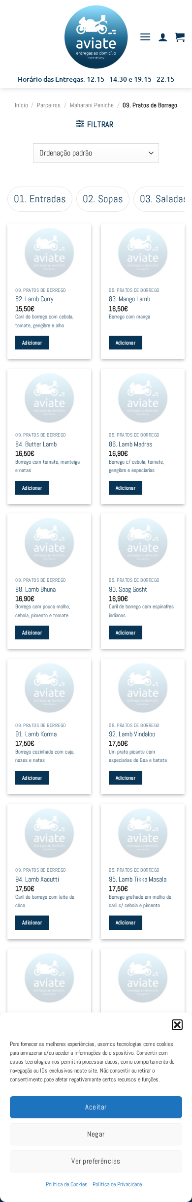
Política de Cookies (67, 1184)
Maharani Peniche (92, 105)
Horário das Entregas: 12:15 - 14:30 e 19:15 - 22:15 (96, 79)
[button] (177, 1025)
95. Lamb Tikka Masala (137, 879)
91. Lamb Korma (36, 734)
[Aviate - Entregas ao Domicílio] (96, 36)
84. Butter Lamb (36, 444)
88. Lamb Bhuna (35, 589)
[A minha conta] (163, 37)
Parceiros (49, 105)
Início (21, 105)
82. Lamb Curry (34, 299)
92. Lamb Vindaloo (132, 734)
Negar (95, 1134)
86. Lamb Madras (130, 444)
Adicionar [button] (32, 342)
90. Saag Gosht (128, 589)
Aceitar (95, 1106)
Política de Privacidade (117, 1184)
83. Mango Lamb (129, 299)
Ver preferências (95, 1161)
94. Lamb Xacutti (37, 879)
